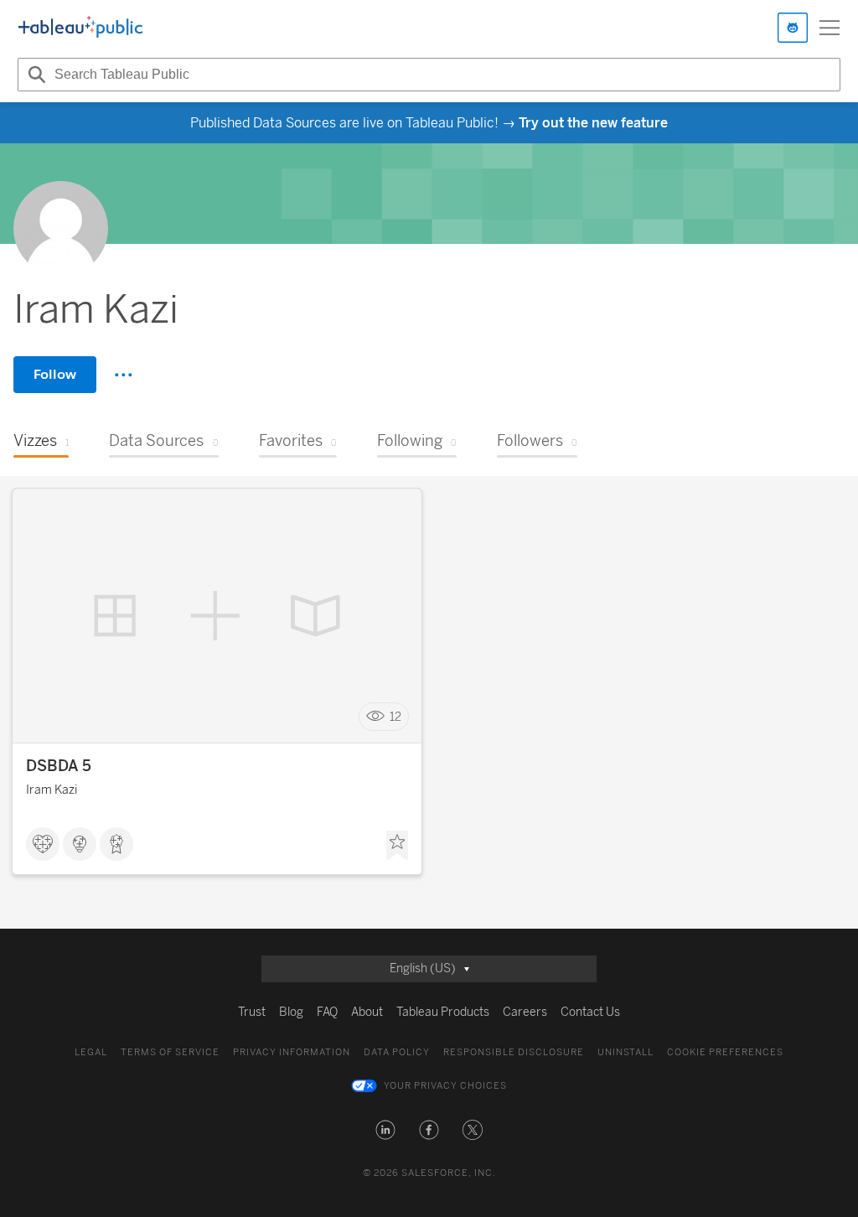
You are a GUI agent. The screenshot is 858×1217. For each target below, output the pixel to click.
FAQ (327, 1012)
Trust (252, 1012)
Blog (291, 1012)
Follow (55, 374)
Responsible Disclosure (513, 1052)
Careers (525, 1012)
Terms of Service (170, 1052)
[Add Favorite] (397, 846)
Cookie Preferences (725, 1052)
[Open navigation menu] (829, 28)
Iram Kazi (51, 790)
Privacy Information (291, 1052)
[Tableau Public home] (80, 28)
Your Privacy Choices (445, 1085)
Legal (91, 1052)
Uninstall (625, 1052)
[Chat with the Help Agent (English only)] (793, 28)
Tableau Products (442, 1012)
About (367, 1012)
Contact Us (590, 1012)
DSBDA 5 (58, 766)
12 (395, 717)
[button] (385, 1129)
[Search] (34, 74)
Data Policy (397, 1052)
